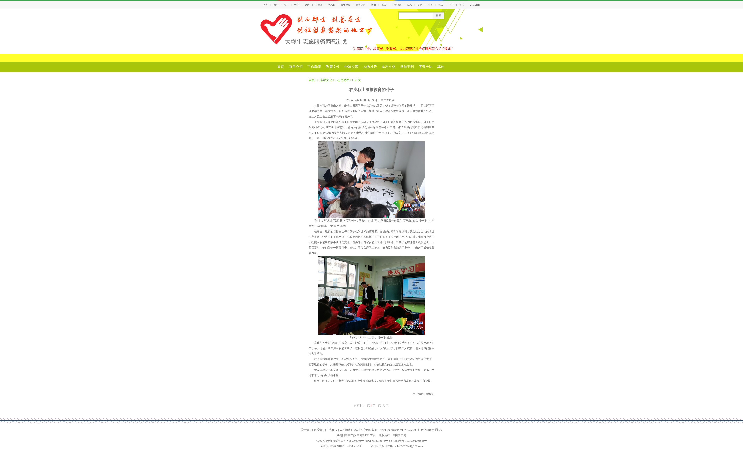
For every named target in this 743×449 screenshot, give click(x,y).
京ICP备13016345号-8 (378, 440)
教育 (384, 4)
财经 (307, 4)
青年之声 (360, 4)
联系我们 (319, 429)
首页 (265, 4)
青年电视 (345, 4)
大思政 (331, 4)
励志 (409, 4)
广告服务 (332, 429)
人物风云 (370, 67)
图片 (286, 4)
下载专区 (426, 67)
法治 (373, 4)
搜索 (438, 15)
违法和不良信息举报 (365, 429)
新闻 (276, 4)
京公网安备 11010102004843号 (409, 440)
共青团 (318, 4)
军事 (430, 4)
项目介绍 (296, 67)
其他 (440, 67)
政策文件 (333, 67)
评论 (296, 4)
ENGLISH (475, 4)
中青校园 (396, 4)
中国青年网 (388, 100)
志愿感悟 (343, 80)
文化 (420, 4)
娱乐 (461, 4)
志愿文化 (388, 67)
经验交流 (351, 67)
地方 (451, 4)
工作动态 (314, 67)
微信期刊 (407, 67)
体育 (440, 4)
